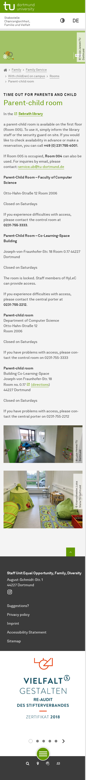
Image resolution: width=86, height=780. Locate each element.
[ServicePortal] (47, 764)
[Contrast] (62, 20)
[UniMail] (58, 764)
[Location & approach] (37, 764)
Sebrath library (31, 114)
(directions (40, 384)
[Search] (27, 764)
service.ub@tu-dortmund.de (41, 167)
